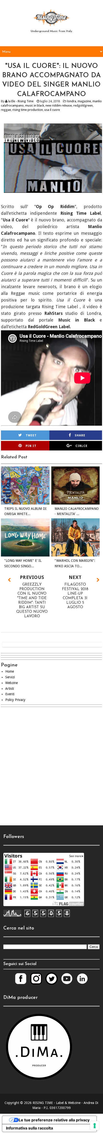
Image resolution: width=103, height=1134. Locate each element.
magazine (84, 101)
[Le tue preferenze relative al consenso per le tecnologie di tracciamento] (94, 1125)
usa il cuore (52, 110)
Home (9, 671)
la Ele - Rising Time (21, 101)
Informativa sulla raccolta (29, 1128)
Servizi (10, 677)
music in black (34, 105)
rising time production (27, 110)
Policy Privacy (15, 700)
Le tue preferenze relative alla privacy (54, 1120)
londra (71, 101)
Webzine (11, 683)
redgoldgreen (83, 105)
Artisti (9, 688)
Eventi (9, 694)
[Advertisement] (51, 769)
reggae (6, 110)
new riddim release (59, 105)
